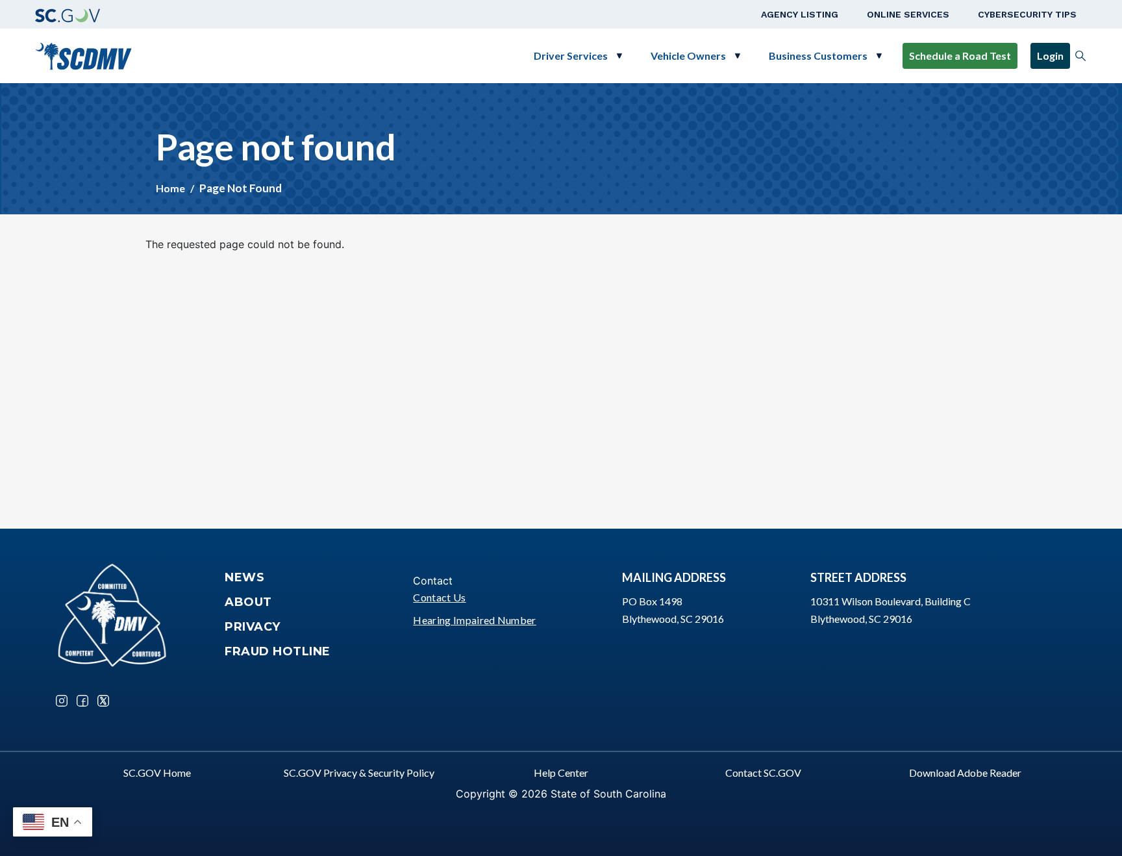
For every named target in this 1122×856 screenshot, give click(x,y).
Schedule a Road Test (960, 55)
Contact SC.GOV (763, 772)
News (244, 577)
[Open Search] (1080, 55)
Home (170, 188)
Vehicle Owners (688, 55)
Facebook (82, 701)
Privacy (252, 627)
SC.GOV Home (157, 772)
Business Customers (818, 55)
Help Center (561, 772)
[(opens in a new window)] (67, 14)
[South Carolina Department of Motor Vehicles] (83, 54)
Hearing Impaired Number (474, 620)
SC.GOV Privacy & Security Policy (359, 772)
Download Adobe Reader (965, 772)
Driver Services (571, 55)
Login (1050, 55)
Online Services (908, 14)
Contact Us (439, 597)
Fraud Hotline (277, 651)
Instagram (62, 701)
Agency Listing (799, 14)
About (248, 602)
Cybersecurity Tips (1027, 14)
